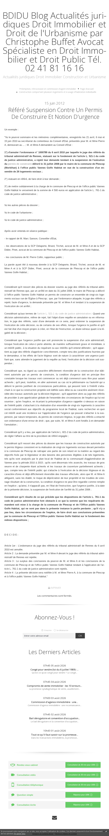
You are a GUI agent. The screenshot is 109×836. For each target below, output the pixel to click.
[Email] (54, 817)
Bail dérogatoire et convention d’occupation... (54, 718)
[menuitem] (49, 88)
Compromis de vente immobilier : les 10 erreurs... (54, 685)
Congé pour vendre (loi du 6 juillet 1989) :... (54, 669)
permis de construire (20, 164)
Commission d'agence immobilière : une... (54, 702)
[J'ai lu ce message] (106, 831)
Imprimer (55, 587)
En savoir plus (19, 833)
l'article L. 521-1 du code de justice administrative (64, 313)
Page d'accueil (87, 88)
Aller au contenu (11, 2)
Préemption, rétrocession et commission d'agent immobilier (47, 88)
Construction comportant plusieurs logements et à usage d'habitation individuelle (57, 91)
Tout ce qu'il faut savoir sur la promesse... (54, 734)
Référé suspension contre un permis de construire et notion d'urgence (55, 113)
